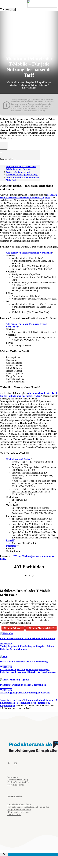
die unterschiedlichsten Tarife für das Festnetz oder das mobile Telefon (29, 394)
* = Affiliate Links (15, 785)
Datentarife (11, 545)
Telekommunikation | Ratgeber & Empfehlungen (33, 86)
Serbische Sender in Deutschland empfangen (28, 807)
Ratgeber (13, 85)
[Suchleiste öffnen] (2, 10)
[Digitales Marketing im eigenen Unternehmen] (14, 679)
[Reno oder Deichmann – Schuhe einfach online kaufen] (6, 633)
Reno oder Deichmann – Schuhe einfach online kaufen (27, 638)
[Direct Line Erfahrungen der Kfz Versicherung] (3, 656)
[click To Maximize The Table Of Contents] (3, 146)
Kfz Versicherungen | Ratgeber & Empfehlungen (24, 669)
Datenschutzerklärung (17, 779)
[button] (1, 851)
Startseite (4, 700)
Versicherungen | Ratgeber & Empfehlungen (33, 672)
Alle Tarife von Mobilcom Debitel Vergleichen (29, 252)
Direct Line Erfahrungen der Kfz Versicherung (24, 661)
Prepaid (10, 540)
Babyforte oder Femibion (19, 809)
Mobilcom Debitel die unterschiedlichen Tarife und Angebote (28, 196)
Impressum (12, 777)
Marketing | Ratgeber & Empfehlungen (20, 692)
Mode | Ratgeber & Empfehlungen (17, 646)
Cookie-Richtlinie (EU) (18, 782)
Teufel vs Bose (14, 814)
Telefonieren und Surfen (18, 459)
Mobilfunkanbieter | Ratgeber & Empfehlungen (29, 82)
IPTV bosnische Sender (18, 812)
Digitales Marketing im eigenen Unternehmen (23, 684)
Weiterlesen (6, 643)
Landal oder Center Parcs (19, 804)
